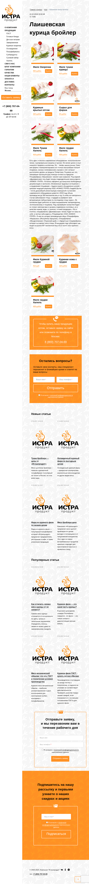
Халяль (9, 61)
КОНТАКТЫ (9, 85)
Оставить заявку (11, 97)
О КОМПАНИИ (11, 27)
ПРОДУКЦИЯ (10, 30)
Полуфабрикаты (13, 52)
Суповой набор (12, 58)
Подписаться (56, 834)
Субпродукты (11, 55)
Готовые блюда (12, 36)
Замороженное (12, 43)
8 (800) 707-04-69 (56, 342)
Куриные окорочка (13, 46)
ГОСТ (8, 33)
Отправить (55, 388)
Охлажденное (11, 49)
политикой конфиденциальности (61, 395)
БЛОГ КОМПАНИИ (12, 67)
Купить (48, 71)
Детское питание (13, 40)
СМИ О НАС (10, 64)
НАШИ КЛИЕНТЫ (12, 76)
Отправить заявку (60, 758)
